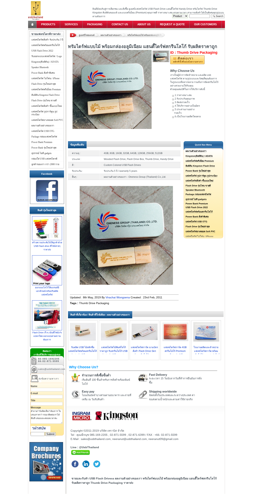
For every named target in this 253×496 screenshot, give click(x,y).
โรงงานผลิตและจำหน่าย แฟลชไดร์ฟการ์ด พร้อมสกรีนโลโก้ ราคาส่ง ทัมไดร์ (206, 351)
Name (34, 386)
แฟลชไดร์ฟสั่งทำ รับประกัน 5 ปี (47, 39)
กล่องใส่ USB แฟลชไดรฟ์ (44, 158)
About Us (144, 24)
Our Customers (205, 24)
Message (36, 407)
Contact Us (120, 24)
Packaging (94, 24)
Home (32, 24)
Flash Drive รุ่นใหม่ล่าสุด (198, 226)
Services (71, 24)
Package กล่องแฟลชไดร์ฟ (198, 194)
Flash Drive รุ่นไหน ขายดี (198, 185)
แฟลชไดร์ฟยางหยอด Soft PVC (200, 231)
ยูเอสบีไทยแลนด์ (86, 35)
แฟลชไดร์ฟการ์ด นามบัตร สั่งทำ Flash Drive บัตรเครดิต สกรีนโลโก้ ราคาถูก (144, 351)
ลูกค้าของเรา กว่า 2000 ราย (45, 164)
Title (33, 400)
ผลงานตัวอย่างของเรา (111, 35)
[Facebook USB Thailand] (47, 202)
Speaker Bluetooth (195, 190)
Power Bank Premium (197, 203)
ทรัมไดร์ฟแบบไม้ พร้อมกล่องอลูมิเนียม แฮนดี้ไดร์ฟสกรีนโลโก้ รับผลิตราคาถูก (146, 35)
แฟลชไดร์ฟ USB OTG (196, 221)
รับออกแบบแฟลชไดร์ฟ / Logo (46, 56)
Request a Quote (172, 24)
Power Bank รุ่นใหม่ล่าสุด (198, 171)
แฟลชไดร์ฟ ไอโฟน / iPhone (45, 78)
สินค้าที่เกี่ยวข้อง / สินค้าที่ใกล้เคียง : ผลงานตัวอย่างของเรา (100, 314)
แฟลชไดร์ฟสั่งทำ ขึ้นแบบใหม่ (199, 180)
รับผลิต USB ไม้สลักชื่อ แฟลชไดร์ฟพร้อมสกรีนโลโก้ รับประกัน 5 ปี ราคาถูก (82, 351)
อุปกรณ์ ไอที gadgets (196, 199)
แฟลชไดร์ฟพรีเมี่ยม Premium (200, 161)
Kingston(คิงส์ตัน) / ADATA (199, 156)
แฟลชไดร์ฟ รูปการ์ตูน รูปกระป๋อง (201, 176)
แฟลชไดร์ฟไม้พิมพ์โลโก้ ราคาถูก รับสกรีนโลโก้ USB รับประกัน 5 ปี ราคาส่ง (113, 351)
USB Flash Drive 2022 (197, 207)
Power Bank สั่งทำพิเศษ (197, 216)
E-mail (34, 393)
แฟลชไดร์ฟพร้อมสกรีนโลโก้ (199, 211)
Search (218, 16)
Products (48, 24)
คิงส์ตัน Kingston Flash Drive (200, 166)
